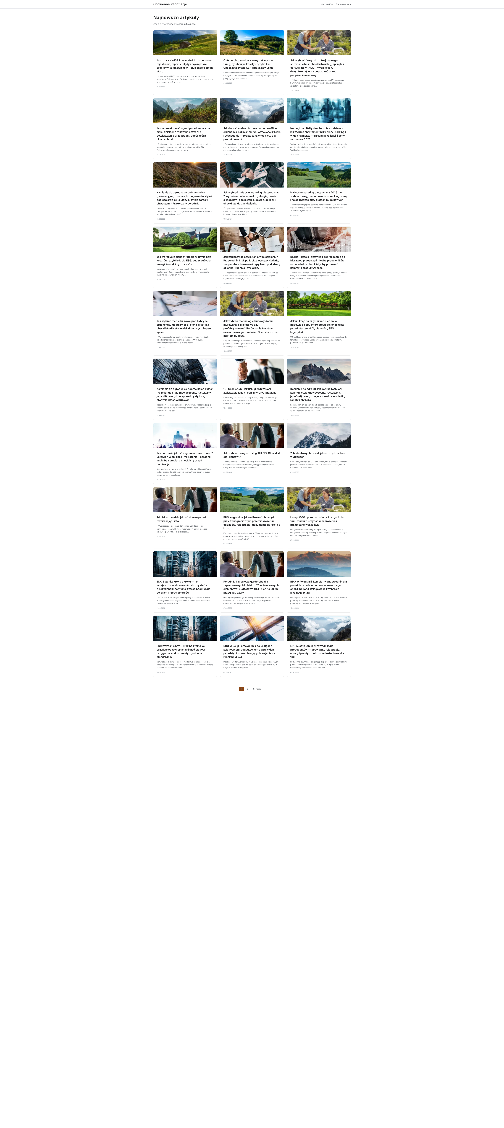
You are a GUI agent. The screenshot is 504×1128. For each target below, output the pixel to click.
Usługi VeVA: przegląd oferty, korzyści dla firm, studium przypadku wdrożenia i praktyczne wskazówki (316, 521)
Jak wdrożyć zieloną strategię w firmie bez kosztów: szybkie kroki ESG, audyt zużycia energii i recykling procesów (184, 260)
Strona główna (343, 4)
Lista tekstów (326, 4)
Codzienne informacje (170, 4)
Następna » (258, 689)
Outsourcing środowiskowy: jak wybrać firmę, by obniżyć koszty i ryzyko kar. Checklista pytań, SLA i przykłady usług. (248, 64)
